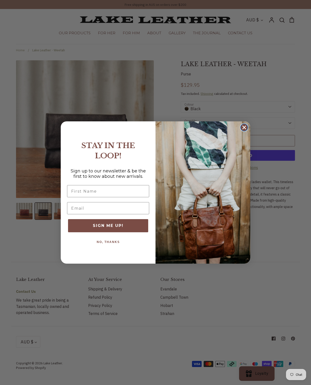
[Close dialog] (244, 127)
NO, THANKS (108, 242)
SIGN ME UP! (108, 225)
